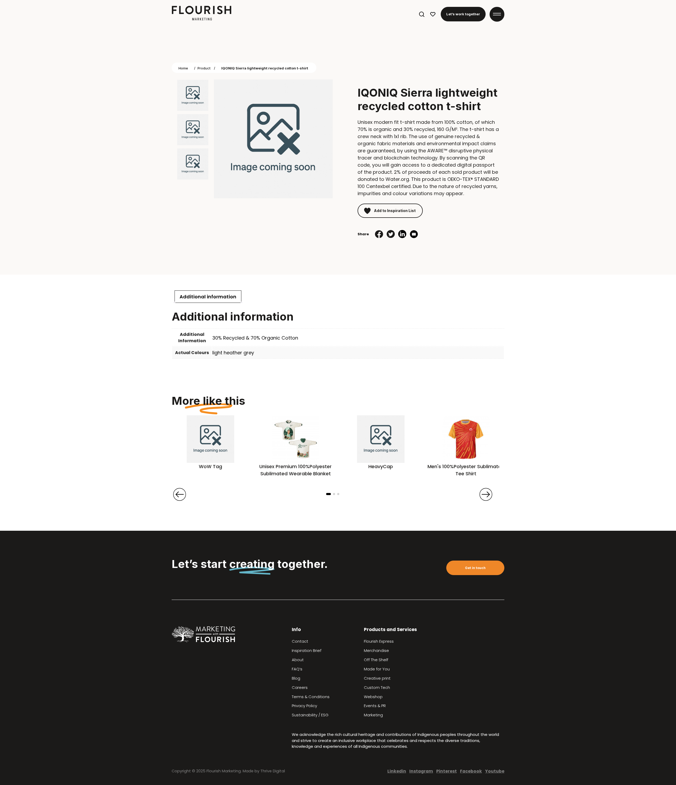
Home (183, 68)
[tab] (208, 296)
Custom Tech (377, 687)
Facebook (471, 771)
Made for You (377, 669)
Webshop (373, 696)
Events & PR (375, 705)
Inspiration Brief (306, 650)
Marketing (373, 715)
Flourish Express (379, 641)
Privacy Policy (304, 705)
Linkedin (396, 771)
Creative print (377, 678)
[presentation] (179, 494)
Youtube (494, 771)
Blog (296, 678)
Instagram (421, 771)
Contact (300, 641)
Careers (300, 687)
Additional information (208, 296)
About (298, 659)
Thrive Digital (272, 771)
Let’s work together (463, 14)
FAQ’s (297, 669)
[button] (328, 494)
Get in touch (475, 568)
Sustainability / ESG (310, 715)
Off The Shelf (376, 659)
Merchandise (376, 650)
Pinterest (446, 771)
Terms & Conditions (311, 696)
